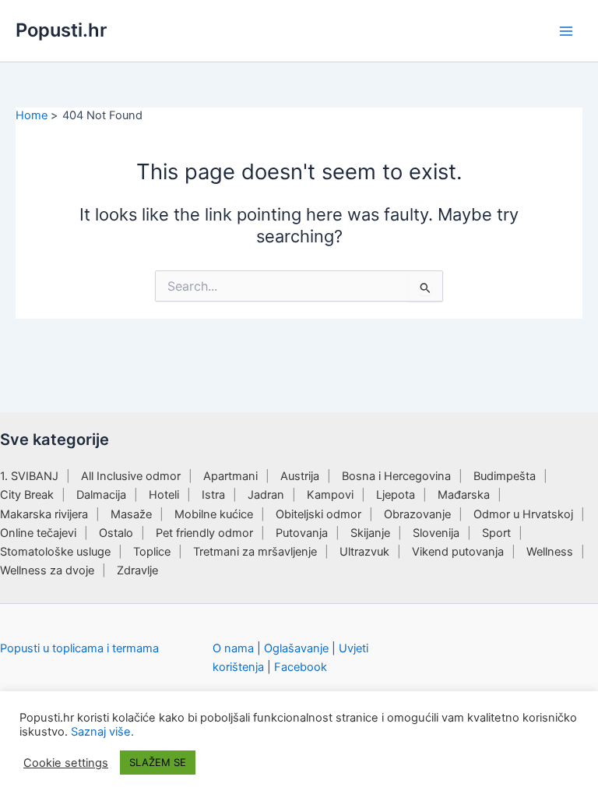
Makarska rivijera (44, 514)
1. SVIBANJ (29, 476)
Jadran (266, 495)
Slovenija (436, 533)
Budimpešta (504, 476)
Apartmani (230, 476)
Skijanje (370, 533)
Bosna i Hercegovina (396, 476)
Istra (213, 495)
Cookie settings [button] (65, 763)
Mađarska (464, 495)
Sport (496, 533)
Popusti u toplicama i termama (79, 648)
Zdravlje (137, 570)
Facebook (300, 667)
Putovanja (302, 533)
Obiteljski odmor (318, 514)
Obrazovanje (417, 514)
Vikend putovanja (458, 552)
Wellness (549, 552)
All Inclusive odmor (131, 476)
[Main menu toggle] (566, 31)
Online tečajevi (38, 533)
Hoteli (164, 495)
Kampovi (330, 495)
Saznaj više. (102, 732)
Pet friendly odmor (204, 533)
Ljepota (395, 495)
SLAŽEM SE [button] (157, 762)
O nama (233, 648)
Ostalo (116, 533)
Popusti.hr (61, 30)
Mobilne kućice (213, 514)
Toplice (152, 552)
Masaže (131, 514)
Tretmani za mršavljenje (255, 552)
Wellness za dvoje (47, 570)
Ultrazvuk (364, 552)
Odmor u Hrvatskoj (523, 514)
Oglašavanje (296, 648)
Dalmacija (101, 495)
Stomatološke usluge (55, 552)
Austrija (299, 476)
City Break (27, 495)
